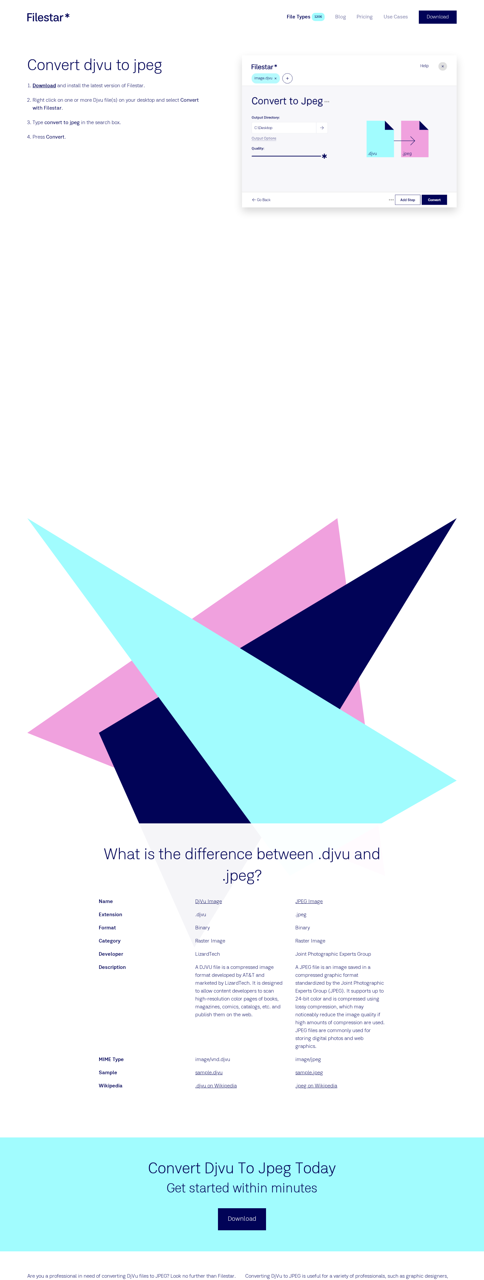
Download (44, 86)
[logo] (48, 17)
